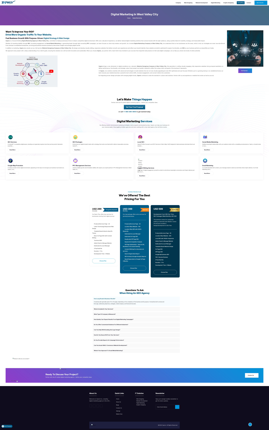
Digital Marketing (215, 2)
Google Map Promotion (15, 165)
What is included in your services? (103, 309)
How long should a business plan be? (104, 298)
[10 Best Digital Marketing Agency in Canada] (51, 71)
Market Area (119, 414)
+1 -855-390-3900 (129, 112)
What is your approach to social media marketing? (108, 350)
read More (13, 150)
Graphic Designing (228, 2)
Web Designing (188, 2)
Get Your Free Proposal (134, 107)
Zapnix (164, 425)
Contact (249, 2)
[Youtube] (101, 406)
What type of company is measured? (105, 314)
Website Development (202, 2)
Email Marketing (207, 165)
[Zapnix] (9, 2)
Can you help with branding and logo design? (107, 329)
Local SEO (140, 142)
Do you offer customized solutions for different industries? (111, 324)
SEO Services (12, 142)
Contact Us (251, 375)
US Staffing (241, 2)
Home (129, 18)
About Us (118, 402)
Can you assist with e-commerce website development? (110, 345)
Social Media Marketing (210, 142)
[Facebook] (90, 406)
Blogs (117, 405)
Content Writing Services (145, 168)
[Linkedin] (97, 406)
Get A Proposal (7, 426)
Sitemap (118, 411)
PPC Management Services (82, 165)
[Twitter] (94, 406)
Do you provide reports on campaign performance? (109, 340)
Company (178, 2)
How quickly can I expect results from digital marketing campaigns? (113, 319)
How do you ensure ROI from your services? (106, 335)
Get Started (244, 70)
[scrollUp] (250, 424)
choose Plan (103, 261)
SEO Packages (77, 142)
